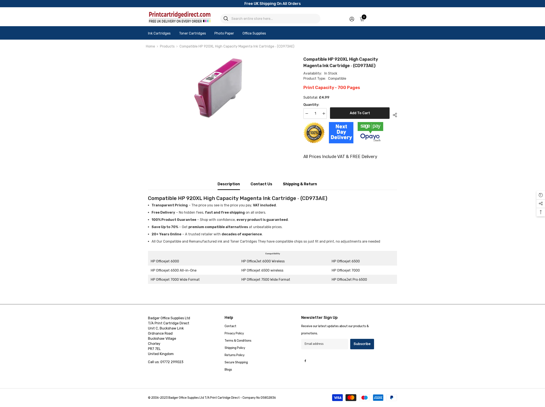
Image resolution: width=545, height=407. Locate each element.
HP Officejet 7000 (346, 270)
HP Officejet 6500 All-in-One (173, 270)
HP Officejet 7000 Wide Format (175, 280)
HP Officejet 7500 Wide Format (265, 280)
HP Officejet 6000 (165, 261)
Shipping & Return (300, 184)
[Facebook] (305, 361)
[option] (219, 88)
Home (150, 46)
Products (167, 46)
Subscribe (362, 344)
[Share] (393, 114)
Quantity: (311, 105)
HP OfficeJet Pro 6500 (349, 280)
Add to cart (360, 113)
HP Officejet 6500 (346, 261)
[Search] (270, 18)
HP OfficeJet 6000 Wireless (263, 261)
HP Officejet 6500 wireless (262, 270)
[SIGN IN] (351, 18)
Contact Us (261, 184)
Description (229, 184)
